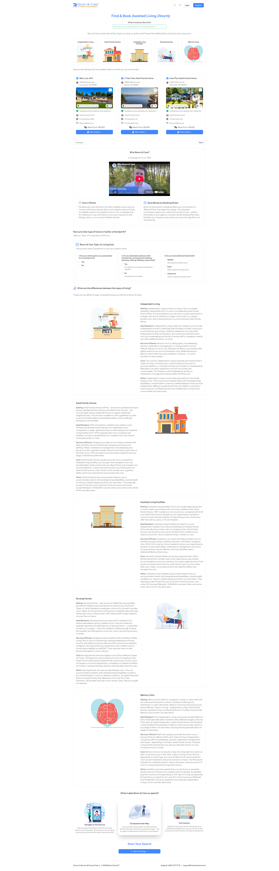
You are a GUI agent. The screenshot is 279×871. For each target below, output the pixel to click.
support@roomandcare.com (194, 865)
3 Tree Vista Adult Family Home (138, 78)
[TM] (85, 5)
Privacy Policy (94, 865)
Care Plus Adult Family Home (183, 78)
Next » (201, 142)
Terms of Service (80, 865)
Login (187, 5)
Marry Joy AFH (86, 78)
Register (198, 5)
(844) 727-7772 (174, 865)
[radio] (80, 262)
